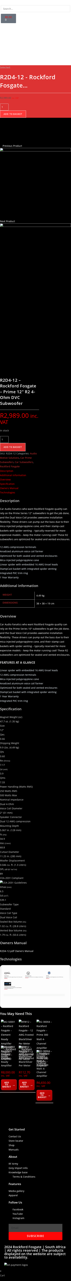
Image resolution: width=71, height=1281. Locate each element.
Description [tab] (6, 471)
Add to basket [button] (6, 1084)
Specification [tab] (7, 483)
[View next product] (17, 221)
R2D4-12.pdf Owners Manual (16, 951)
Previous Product (12, 145)
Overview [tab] (5, 479)
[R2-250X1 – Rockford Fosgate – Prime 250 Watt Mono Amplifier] (35, 258)
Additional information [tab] (13, 475)
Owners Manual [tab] (9, 488)
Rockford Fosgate (10, 466)
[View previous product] (1, 145)
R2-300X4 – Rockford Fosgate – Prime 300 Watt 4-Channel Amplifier (43, 1064)
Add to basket (13, 114)
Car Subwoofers (24, 462)
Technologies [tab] (7, 492)
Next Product (7, 221)
